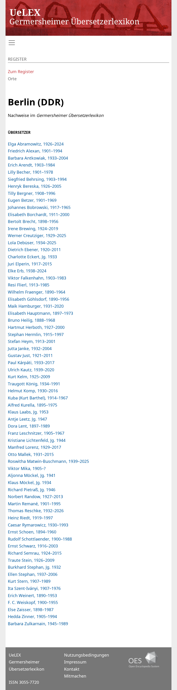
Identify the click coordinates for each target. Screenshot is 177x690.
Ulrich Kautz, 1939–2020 (31, 369)
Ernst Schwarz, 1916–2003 (33, 546)
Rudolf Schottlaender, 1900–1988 (40, 539)
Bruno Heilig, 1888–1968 (31, 320)
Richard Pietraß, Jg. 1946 (31, 489)
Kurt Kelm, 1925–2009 (29, 376)
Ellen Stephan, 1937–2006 (32, 574)
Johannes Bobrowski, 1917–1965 (39, 207)
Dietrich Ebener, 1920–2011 (34, 249)
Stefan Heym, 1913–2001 (32, 341)
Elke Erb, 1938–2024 (27, 271)
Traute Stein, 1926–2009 (31, 560)
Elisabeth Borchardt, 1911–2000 (38, 214)
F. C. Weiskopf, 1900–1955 (33, 602)
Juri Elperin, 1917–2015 (30, 264)
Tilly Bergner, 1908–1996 (31, 193)
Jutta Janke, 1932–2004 (30, 348)
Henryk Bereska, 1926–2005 (34, 186)
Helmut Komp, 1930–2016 (33, 390)
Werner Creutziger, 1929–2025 (37, 235)
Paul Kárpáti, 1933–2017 (31, 362)
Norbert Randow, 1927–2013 (35, 496)
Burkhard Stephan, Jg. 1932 (34, 567)
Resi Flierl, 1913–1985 (28, 285)
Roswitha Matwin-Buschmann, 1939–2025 (48, 461)
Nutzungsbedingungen (86, 655)
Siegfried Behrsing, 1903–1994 (37, 179)
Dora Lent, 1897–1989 (29, 426)
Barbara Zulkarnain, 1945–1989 (38, 623)
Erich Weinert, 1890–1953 (32, 595)
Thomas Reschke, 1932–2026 (36, 510)
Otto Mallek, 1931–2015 (31, 454)
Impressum (75, 662)
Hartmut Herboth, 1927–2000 (36, 327)
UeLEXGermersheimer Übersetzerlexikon (26, 662)
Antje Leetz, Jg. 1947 (27, 419)
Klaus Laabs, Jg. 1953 (28, 412)
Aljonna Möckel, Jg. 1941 (32, 475)
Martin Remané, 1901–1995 (34, 503)
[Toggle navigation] (88, 43)
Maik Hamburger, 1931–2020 (36, 306)
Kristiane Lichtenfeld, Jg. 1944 (36, 440)
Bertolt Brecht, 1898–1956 (33, 221)
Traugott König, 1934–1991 (34, 384)
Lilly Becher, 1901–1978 (30, 172)
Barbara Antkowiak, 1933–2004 (38, 158)
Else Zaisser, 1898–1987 (30, 609)
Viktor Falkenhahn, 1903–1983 (37, 278)
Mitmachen (75, 676)
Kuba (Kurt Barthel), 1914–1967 (38, 398)
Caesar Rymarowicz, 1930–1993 (38, 525)
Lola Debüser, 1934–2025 (32, 242)
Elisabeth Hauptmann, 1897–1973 (40, 313)
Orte (12, 78)
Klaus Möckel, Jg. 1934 (29, 482)
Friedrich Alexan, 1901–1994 (35, 151)
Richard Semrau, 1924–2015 (35, 553)
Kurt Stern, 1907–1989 (29, 581)
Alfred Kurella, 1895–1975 (32, 405)
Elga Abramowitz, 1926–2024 (36, 144)
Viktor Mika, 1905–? (27, 468)
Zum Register (21, 71)
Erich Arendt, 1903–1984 (31, 165)
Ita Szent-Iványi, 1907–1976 (34, 588)
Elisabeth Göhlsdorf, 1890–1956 (38, 299)
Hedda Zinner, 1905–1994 (32, 616)
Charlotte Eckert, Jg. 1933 (32, 256)
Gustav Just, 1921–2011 (30, 355)
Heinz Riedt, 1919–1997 (30, 517)
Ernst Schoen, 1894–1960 (32, 532)
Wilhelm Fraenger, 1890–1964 (36, 292)
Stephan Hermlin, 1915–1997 (36, 334)
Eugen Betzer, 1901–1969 (32, 200)
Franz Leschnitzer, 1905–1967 (36, 433)
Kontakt (72, 669)
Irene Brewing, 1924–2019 (33, 228)
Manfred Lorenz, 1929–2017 (34, 447)
